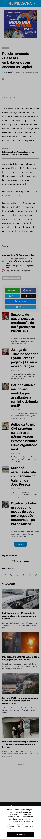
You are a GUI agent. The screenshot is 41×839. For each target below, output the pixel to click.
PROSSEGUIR (20, 834)
